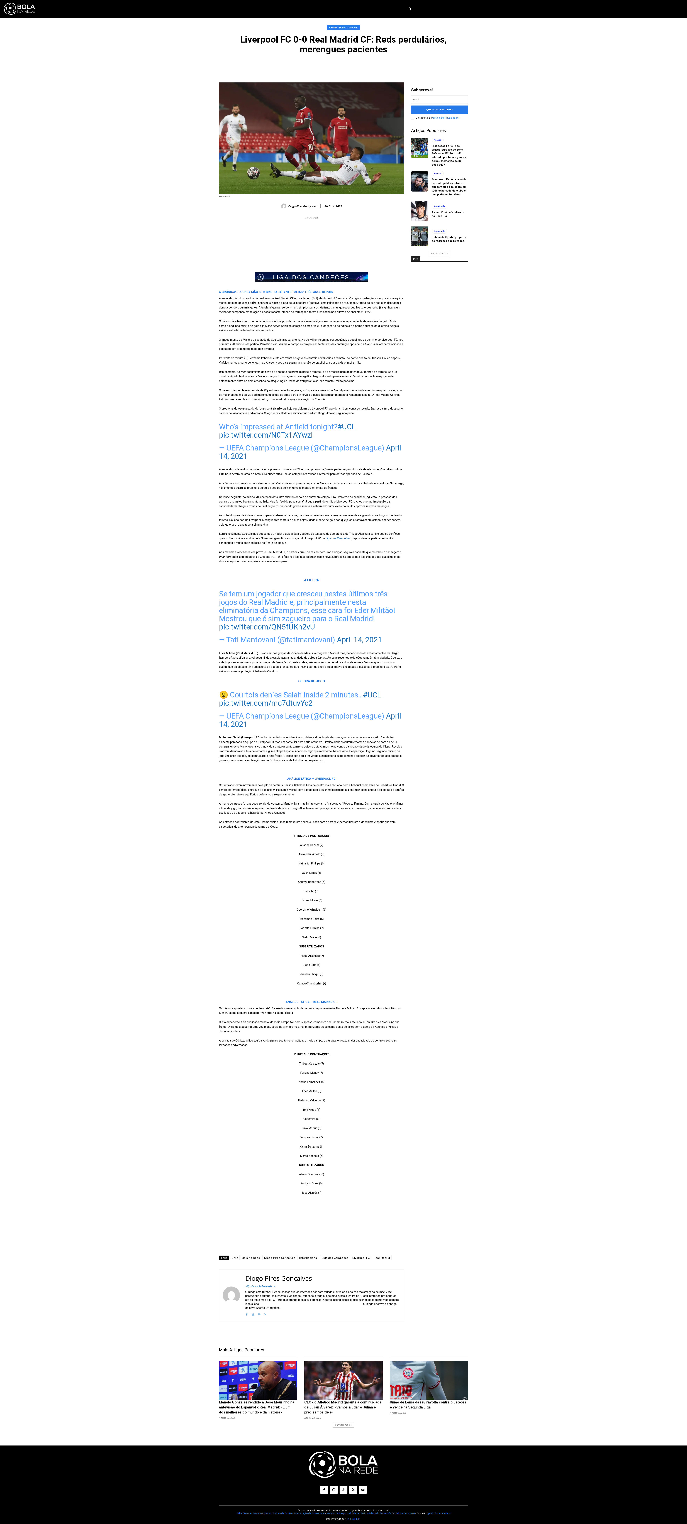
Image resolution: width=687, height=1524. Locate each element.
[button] (409, 9)
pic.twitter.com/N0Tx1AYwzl (266, 435)
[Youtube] (363, 1490)
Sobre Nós (385, 1513)
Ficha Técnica (244, 1513)
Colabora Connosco (404, 1513)
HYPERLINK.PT (353, 1518)
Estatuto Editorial (262, 1513)
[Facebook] (246, 1314)
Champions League (343, 27)
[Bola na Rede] (20, 9)
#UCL (346, 426)
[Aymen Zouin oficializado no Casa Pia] (419, 211)
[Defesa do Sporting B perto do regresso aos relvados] (419, 236)
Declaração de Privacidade (310, 1513)
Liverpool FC (361, 1258)
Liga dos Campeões (338, 538)
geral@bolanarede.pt (439, 1513)
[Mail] (259, 1314)
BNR (235, 1258)
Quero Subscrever (439, 109)
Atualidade (439, 206)
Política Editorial (369, 1513)
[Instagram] (253, 1314)
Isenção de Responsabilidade (343, 1513)
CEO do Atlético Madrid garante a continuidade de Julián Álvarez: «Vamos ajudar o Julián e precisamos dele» (342, 1407)
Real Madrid (382, 1258)
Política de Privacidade (445, 117)
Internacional (308, 1258)
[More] (424, 65)
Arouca (437, 139)
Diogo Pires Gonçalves (302, 206)
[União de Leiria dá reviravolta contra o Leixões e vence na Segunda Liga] (429, 1380)
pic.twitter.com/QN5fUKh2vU (267, 627)
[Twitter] (265, 1314)
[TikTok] (343, 1490)
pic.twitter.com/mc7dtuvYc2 (266, 703)
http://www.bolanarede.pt (260, 1286)
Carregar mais (438, 253)
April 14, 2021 (359, 639)
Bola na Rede (251, 1258)
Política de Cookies (283, 1513)
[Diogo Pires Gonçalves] (284, 206)
